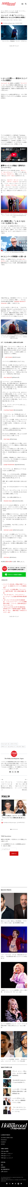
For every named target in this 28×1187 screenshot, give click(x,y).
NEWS (6, 11)
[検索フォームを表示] (26, 4)
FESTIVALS (4, 1139)
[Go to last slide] (4, 814)
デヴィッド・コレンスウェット (8, 746)
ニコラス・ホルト (10, 175)
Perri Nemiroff (8, 377)
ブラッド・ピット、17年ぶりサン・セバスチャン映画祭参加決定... (19, 1073)
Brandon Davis (8, 501)
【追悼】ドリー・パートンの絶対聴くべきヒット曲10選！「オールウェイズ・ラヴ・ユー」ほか (14, 991)
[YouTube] (13, 1183)
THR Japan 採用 (4, 1151)
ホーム (2, 11)
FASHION (3, 1142)
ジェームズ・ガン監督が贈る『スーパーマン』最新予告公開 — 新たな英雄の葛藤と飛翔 (14, 591)
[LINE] (18, 1183)
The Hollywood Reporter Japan (9, 23)
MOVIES (16, 20)
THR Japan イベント (5, 1155)
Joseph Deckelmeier (9, 464)
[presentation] (14, 807)
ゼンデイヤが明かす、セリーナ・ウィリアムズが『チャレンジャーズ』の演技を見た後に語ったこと (14, 817)
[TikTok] (15, 1183)
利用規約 (3, 1167)
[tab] (10, 829)
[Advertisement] (14, 61)
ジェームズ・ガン (5, 83)
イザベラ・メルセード (12, 181)
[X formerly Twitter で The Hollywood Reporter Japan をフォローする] (13, 772)
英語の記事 (8, 561)
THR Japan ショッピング (7, 1157)
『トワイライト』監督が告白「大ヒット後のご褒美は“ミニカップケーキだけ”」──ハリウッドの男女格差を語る (21, 784)
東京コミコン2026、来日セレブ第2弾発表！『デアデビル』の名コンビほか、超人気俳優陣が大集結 (14, 921)
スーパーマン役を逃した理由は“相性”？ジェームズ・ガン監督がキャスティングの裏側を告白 (15, 586)
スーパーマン (14, 743)
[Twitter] (10, 1183)
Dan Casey (6, 439)
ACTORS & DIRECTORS (7, 20)
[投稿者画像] (1, 23)
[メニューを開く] (22, 3)
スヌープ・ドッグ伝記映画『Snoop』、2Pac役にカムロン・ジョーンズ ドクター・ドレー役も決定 (14, 1060)
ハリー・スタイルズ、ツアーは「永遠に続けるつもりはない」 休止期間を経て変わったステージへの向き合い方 (14, 956)
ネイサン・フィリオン (11, 185)
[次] (24, 814)
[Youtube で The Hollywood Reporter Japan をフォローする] (18, 772)
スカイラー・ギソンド (12, 180)
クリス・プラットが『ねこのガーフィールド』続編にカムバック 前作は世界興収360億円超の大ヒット (7, 784)
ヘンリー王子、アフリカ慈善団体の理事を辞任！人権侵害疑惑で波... (19, 1091)
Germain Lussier (8, 530)
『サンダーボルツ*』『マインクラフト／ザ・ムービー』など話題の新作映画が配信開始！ (15, 596)
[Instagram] (7, 1183)
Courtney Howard (8, 410)
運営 (2, 1165)
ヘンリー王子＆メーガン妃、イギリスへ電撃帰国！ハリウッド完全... (19, 1100)
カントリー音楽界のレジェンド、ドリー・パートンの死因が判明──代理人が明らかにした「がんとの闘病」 (14, 1025)
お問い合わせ (4, 1171)
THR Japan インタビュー (7, 1153)
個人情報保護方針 (5, 1169)
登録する (14, 853)
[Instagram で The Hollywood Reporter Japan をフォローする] (15, 772)
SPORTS (3, 1144)
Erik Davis (6, 557)
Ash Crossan (8, 357)
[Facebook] (21, 1183)
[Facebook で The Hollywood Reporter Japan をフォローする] (10, 772)
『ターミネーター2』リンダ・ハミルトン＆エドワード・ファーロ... (19, 1109)
